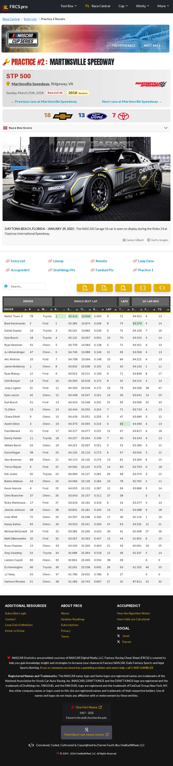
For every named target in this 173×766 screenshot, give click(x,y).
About (65, 613)
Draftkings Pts (64, 270)
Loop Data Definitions (19, 625)
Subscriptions (69, 625)
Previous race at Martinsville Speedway (46, 101)
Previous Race (124, 45)
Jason (126, 636)
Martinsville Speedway (31, 84)
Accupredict (20, 270)
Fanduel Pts (105, 270)
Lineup (58, 261)
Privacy (65, 630)
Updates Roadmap (73, 619)
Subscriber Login (15, 613)
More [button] (161, 6)
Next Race (152, 45)
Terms (65, 636)
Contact (10, 619)
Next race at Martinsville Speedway (130, 101)
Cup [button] (122, 6)
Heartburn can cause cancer (84, 734)
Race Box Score (20, 127)
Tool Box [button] (67, 6)
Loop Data (146, 261)
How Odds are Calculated (133, 619)
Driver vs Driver (15, 630)
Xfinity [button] (141, 6)
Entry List (18, 261)
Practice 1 (145, 270)
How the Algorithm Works (133, 613)
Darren (126, 641)
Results (101, 261)
